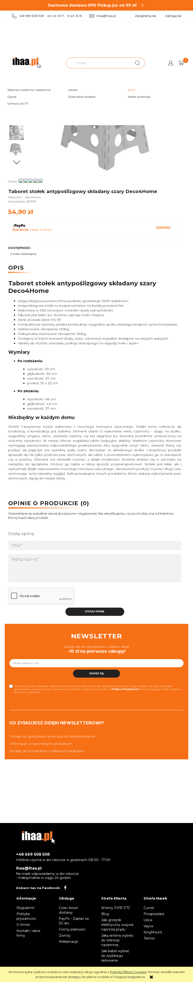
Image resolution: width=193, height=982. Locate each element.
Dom (131, 90)
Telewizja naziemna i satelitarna (29, 90)
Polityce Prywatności (125, 689)
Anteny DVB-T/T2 (115, 908)
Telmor (149, 938)
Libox (148, 920)
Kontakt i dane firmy (28, 933)
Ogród (11, 96)
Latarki (72, 90)
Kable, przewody (139, 96)
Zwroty (65, 935)
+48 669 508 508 (33, 854)
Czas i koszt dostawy (68, 910)
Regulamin (25, 908)
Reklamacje (68, 941)
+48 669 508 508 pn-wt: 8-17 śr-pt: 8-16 (50, 16)
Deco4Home (33, 197)
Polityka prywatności (26, 916)
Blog (105, 914)
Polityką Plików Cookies (128, 972)
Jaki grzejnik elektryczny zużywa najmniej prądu (117, 925)
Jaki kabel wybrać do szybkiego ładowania (115, 956)
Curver (149, 908)
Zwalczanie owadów (82, 96)
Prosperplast (154, 914)
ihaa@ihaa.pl (106, 16)
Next (16, 162)
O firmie (23, 925)
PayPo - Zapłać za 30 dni (74, 920)
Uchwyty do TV (17, 103)
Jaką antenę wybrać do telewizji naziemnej (117, 940)
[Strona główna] (27, 63)
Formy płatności (72, 929)
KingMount (153, 932)
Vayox (148, 926)
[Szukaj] (137, 63)
